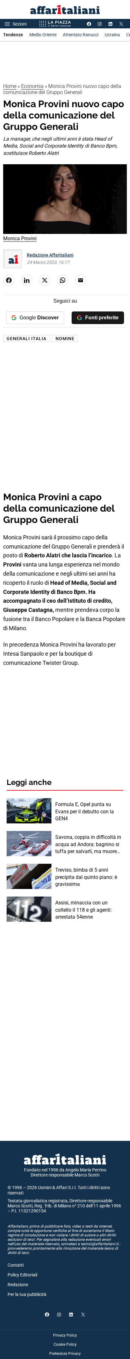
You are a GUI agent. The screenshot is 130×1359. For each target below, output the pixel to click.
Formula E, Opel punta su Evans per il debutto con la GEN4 (84, 811)
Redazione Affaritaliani (50, 255)
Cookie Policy (65, 1344)
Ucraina (112, 34)
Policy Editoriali (22, 1274)
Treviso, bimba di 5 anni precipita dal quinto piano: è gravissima (86, 877)
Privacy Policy (65, 1335)
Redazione (18, 1284)
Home (9, 86)
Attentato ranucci (80, 34)
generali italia (26, 338)
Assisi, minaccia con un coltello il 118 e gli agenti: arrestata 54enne (83, 910)
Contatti (16, 1265)
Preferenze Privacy (65, 1353)
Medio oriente (42, 34)
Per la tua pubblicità (27, 1294)
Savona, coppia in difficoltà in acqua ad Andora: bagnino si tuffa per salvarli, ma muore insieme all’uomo (88, 844)
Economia (32, 86)
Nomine (65, 338)
